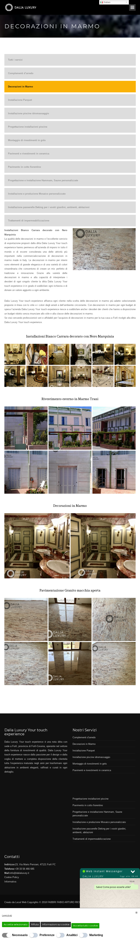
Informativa (10, 881)
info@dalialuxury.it (19, 873)
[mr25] (70, 663)
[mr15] (70, 472)
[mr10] (81, 354)
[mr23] (114, 619)
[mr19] (103, 546)
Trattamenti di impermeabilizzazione (28, 220)
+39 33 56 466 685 (24, 868)
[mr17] (114, 428)
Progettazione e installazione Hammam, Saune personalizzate (43, 180)
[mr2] (125, 376)
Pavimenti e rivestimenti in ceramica (28, 153)
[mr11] (59, 354)
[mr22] (70, 619)
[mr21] (26, 619)
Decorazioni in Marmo (20, 86)
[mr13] (26, 428)
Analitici (71, 935)
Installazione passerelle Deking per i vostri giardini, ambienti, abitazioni (49, 207)
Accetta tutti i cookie (85, 925)
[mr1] (15, 354)
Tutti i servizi (15, 59)
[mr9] (103, 354)
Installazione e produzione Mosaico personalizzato (37, 193)
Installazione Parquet (20, 100)
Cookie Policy (11, 877)
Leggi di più (7, 915)
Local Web (21, 902)
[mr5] (59, 376)
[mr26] (114, 663)
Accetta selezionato (16, 924)
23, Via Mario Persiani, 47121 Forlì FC (35, 864)
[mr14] (114, 472)
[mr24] (26, 663)
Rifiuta (35, 924)
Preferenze (47, 935)
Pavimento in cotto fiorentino (24, 167)
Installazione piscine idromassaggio (28, 113)
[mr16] (26, 472)
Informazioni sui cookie (55, 924)
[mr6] (37, 376)
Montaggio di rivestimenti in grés (27, 140)
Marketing (96, 935)
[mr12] (37, 354)
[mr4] (81, 376)
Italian (106, 2)
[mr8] (125, 354)
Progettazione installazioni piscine (27, 126)
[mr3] (103, 376)
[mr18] (70, 428)
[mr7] (15, 376)
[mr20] (37, 546)
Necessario (20, 935)
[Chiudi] (136, 912)
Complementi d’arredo (20, 73)
